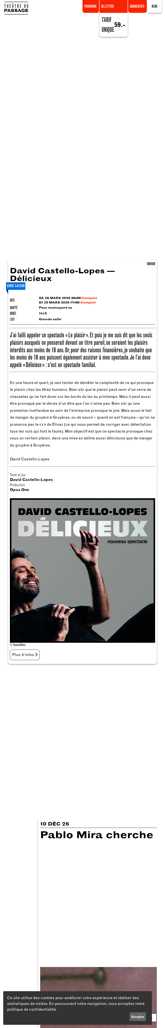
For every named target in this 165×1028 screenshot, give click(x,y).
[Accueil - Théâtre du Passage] (16, 8)
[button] (154, 5)
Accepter (137, 1017)
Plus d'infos (23, 654)
